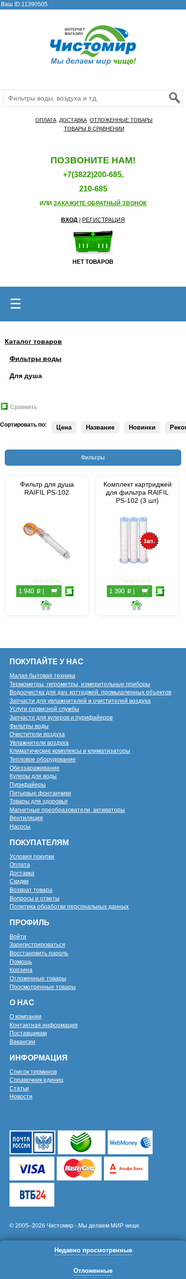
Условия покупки (32, 856)
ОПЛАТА (45, 120)
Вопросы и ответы (35, 898)
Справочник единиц (36, 1080)
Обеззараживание (35, 768)
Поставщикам (28, 1033)
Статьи (19, 1088)
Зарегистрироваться (37, 944)
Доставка (22, 873)
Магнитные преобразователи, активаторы (67, 810)
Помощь (21, 962)
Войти (18, 936)
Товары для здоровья (39, 801)
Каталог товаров (33, 341)
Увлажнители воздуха (39, 742)
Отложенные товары (38, 978)
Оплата (20, 864)
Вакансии (22, 1042)
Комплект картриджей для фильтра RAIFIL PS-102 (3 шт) (137, 492)
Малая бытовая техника (42, 675)
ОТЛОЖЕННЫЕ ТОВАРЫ (121, 120)
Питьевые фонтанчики (40, 793)
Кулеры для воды (33, 776)
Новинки (142, 427)
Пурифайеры (28, 784)
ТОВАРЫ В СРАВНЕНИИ (94, 128)
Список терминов (33, 1072)
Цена (64, 427)
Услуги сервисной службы (44, 709)
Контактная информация (44, 1025)
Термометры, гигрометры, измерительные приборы (80, 684)
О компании (25, 1016)
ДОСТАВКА (73, 120)
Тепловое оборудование (43, 759)
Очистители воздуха (37, 734)
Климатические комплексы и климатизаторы (70, 751)
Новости (21, 1096)
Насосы (20, 826)
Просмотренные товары (43, 987)
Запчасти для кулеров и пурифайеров (61, 717)
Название (100, 427)
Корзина (21, 970)
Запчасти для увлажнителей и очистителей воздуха (80, 701)
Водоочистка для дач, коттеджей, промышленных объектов (90, 692)
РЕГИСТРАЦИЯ (103, 220)
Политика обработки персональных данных (69, 906)
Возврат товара (31, 890)
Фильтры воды (36, 358)
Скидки (19, 881)
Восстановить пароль (39, 953)
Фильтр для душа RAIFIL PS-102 (47, 488)
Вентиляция (26, 818)
